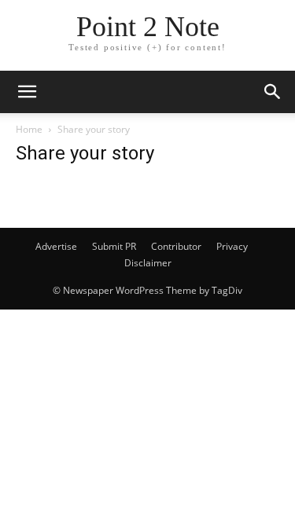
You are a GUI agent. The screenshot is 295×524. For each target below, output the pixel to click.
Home (29, 129)
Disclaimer (147, 262)
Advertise (56, 246)
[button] (27, 92)
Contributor (176, 246)
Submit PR (114, 246)
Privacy (232, 246)
